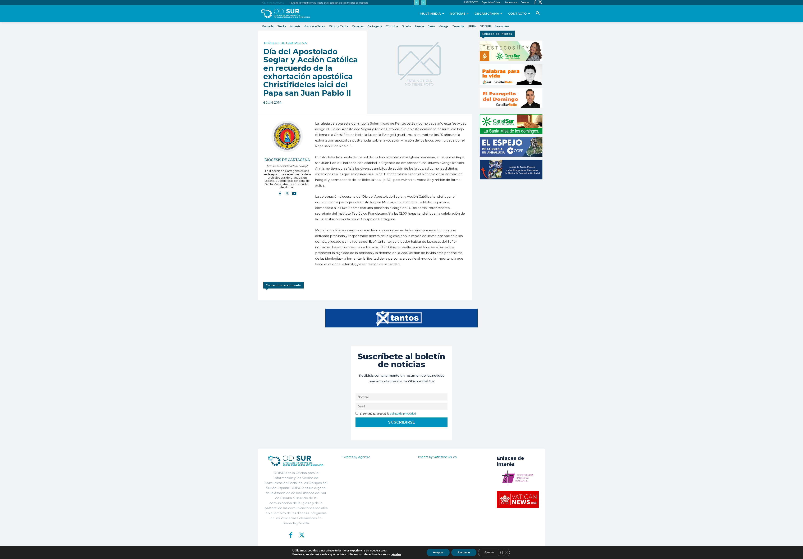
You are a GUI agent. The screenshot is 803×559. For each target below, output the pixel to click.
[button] (538, 13)
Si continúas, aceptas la (387, 413)
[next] (423, 2)
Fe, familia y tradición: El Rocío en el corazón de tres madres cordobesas (329, 2)
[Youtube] (294, 193)
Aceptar (438, 552)
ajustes (396, 554)
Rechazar (464, 552)
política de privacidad (403, 413)
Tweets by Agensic (356, 457)
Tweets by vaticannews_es (437, 457)
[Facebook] (535, 2)
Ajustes (489, 552)
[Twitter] (540, 2)
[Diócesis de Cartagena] (287, 136)
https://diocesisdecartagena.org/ (287, 165)
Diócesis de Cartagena (285, 42)
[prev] (416, 2)
